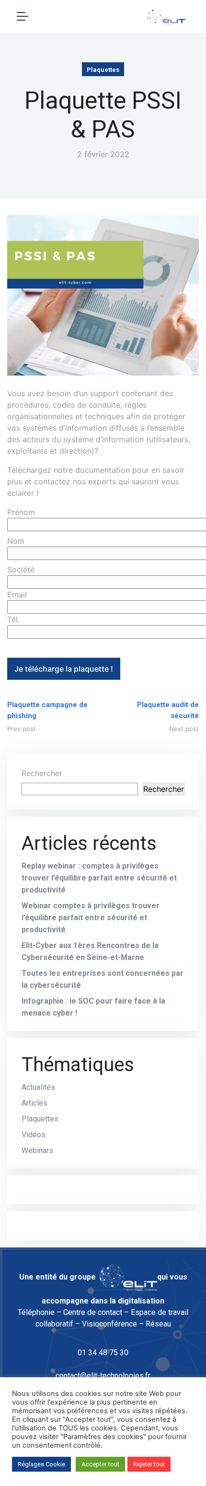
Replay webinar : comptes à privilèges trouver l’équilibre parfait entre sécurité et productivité (99, 877)
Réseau (158, 1323)
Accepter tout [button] (100, 1464)
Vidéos (34, 1134)
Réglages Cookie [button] (41, 1464)
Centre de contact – (96, 1312)
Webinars (37, 1150)
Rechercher (42, 773)
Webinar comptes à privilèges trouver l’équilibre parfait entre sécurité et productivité (91, 917)
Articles (34, 1103)
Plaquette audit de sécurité (168, 710)
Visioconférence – (113, 1323)
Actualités (38, 1087)
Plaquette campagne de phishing (47, 710)
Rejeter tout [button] (149, 1464)
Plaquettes (103, 69)
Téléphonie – (39, 1312)
